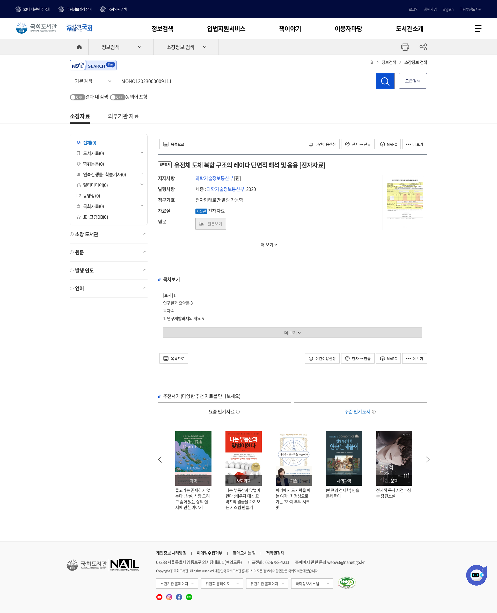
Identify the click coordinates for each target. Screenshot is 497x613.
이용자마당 (348, 28)
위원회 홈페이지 (218, 583)
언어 (79, 288)
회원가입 (430, 9)
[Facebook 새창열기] (179, 595)
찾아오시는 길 (244, 553)
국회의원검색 (117, 9)
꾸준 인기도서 (358, 411)
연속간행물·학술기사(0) (104, 174)
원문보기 (215, 224)
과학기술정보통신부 (214, 178)
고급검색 (413, 81)
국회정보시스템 (307, 583)
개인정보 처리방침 (171, 553)
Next (427, 459)
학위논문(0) (93, 163)
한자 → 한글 (361, 144)
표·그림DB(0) (95, 216)
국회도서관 (36, 27)
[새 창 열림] (347, 583)
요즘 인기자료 (222, 411)
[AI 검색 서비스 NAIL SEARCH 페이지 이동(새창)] (93, 65)
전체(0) (89, 142)
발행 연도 (84, 270)
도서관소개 (409, 28)
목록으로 (177, 144)
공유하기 (423, 47)
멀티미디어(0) (95, 185)
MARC (392, 144)
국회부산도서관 (470, 9)
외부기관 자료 (123, 116)
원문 (79, 252)
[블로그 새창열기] (189, 595)
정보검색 (162, 28)
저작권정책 (275, 553)
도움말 (237, 411)
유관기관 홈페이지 (264, 583)
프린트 (405, 47)
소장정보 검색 (180, 47)
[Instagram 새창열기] (169, 595)
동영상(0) (91, 195)
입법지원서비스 (226, 28)
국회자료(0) (93, 206)
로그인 (413, 9)
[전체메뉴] (478, 28)
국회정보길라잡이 (79, 9)
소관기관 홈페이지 (174, 583)
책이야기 (290, 28)
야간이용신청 (325, 144)
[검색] (385, 81)
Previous (159, 459)
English (448, 9)
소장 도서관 (86, 234)
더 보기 (417, 144)
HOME (79, 47)
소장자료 (80, 116)
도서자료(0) (93, 153)
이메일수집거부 (209, 553)
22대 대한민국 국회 (36, 9)
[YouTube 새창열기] (159, 595)
